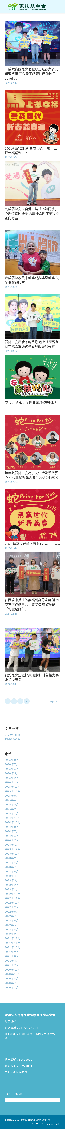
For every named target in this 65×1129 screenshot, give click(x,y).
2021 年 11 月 (12, 942)
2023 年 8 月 (12, 862)
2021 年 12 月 (12, 938)
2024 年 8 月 (12, 826)
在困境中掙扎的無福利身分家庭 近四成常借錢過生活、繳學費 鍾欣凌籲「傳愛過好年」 (32, 604)
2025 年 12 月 (12, 786)
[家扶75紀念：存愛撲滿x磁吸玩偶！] (32, 377)
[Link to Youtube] (37, 1123)
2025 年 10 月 (12, 791)
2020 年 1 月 (12, 987)
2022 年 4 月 (12, 929)
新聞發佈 (10, 739)
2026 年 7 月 (12, 764)
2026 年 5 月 (12, 773)
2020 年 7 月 (12, 982)
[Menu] (58, 7)
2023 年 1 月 (12, 889)
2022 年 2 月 (12, 933)
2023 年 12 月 (12, 849)
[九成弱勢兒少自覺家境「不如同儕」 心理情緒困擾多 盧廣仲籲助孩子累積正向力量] (32, 183)
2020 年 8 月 (12, 978)
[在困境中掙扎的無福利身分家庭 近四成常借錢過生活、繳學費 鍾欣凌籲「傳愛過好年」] (32, 574)
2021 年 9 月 (12, 951)
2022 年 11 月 (12, 898)
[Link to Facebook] (32, 1123)
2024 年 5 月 (12, 835)
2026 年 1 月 (12, 782)
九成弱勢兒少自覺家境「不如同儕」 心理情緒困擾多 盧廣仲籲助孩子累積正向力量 (32, 213)
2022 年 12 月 (12, 893)
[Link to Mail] (42, 1123)
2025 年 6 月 (12, 799)
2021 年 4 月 (12, 960)
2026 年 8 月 (12, 759)
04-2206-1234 (28, 1027)
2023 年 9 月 (12, 857)
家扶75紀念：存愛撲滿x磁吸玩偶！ (31, 403)
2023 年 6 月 (12, 871)
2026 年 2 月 (12, 777)
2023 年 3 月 (12, 880)
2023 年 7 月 (12, 866)
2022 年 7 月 (12, 916)
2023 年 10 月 (12, 853)
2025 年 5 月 (12, 804)
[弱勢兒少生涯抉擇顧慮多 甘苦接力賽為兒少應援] (32, 650)
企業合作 (10, 734)
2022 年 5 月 (12, 924)
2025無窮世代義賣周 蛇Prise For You (32, 544)
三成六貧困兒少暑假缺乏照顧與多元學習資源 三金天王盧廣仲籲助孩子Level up (31, 73)
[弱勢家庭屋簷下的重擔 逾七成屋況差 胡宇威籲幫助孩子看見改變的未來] (32, 316)
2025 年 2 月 (12, 808)
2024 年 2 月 (12, 840)
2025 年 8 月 (12, 795)
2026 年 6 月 (12, 768)
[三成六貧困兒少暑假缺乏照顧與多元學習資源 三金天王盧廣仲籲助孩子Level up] (32, 43)
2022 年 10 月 (12, 902)
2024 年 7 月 (12, 831)
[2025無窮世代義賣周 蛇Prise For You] (32, 515)
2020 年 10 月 (12, 974)
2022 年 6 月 (12, 920)
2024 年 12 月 (12, 817)
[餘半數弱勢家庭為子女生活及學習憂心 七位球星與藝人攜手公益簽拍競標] (32, 442)
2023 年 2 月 (12, 884)
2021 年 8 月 (12, 956)
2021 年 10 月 (12, 947)
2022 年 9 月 (12, 907)
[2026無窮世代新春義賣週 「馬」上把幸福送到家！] (32, 117)
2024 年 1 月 (12, 844)
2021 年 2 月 (12, 965)
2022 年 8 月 (12, 911)
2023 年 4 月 (12, 875)
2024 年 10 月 (12, 822)
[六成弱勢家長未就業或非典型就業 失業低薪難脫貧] (32, 252)
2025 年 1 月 (12, 813)
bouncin (56, 1124)
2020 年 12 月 (12, 969)
